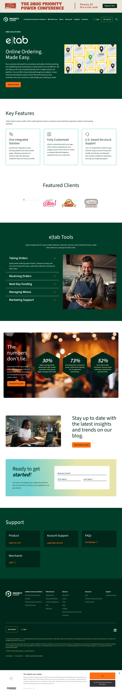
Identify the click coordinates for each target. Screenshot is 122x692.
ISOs (47, 605)
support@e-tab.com (55, 543)
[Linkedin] (115, 631)
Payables (27, 598)
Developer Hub (89, 602)
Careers (64, 598)
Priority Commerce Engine (32, 595)
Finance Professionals (52, 602)
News (63, 605)
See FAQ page (90, 542)
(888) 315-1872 (15, 543)
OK (102, 676)
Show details (27, 688)
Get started (107, 19)
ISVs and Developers (52, 598)
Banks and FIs (50, 595)
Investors (65, 608)
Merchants (49, 608)
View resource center (81, 445)
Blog (86, 595)
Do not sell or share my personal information (102, 683)
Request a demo (13, 84)
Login (11, 562)
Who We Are (65, 595)
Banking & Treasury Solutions (33, 602)
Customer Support (111, 595)
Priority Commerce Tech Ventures (72, 612)
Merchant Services (30, 605)
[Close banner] (119, 673)
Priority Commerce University (93, 598)
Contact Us (65, 615)
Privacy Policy (19, 656)
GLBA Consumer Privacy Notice (34, 656)
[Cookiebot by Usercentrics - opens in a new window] (11, 688)
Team (63, 602)
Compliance (9, 656)
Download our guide (16, 384)
